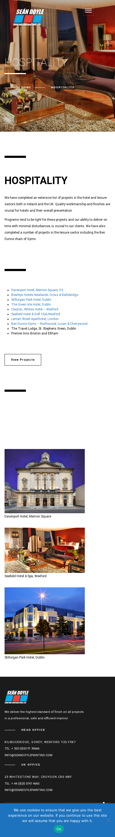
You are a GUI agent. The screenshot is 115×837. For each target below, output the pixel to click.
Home (26, 87)
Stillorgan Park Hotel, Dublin (31, 300)
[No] (108, 820)
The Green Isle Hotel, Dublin (31, 304)
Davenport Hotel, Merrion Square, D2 (37, 290)
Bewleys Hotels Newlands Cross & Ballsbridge (44, 295)
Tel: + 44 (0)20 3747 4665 (22, 783)
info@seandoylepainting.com (28, 755)
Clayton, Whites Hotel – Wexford (34, 309)
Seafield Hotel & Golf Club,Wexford (35, 314)
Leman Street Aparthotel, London (35, 319)
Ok (58, 829)
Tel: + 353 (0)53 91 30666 (22, 748)
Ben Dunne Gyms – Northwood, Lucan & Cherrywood (49, 324)
